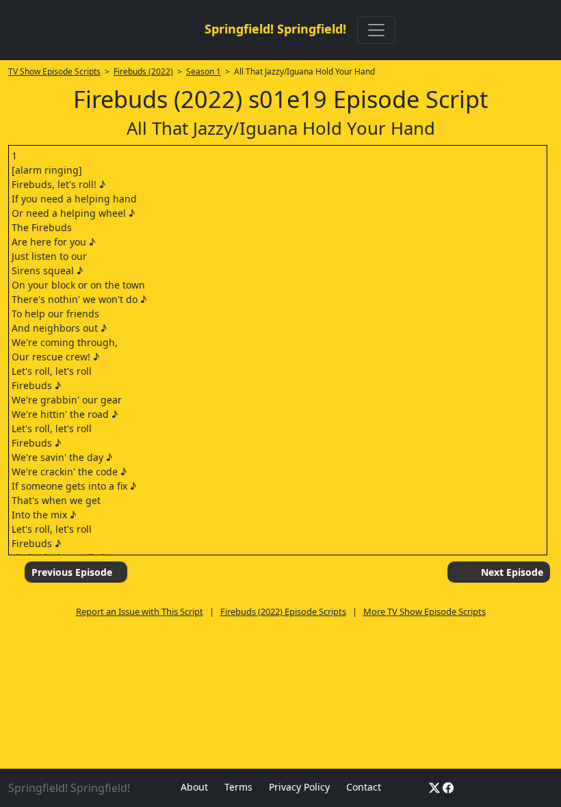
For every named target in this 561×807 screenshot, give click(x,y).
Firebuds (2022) (143, 71)
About (194, 786)
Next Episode (512, 572)
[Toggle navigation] (376, 30)
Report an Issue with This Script (139, 611)
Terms (238, 786)
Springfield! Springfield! (275, 29)
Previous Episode (71, 572)
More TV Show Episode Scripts (424, 611)
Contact (363, 786)
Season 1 (203, 71)
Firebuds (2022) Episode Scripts (283, 611)
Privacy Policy (299, 786)
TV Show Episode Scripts (54, 71)
